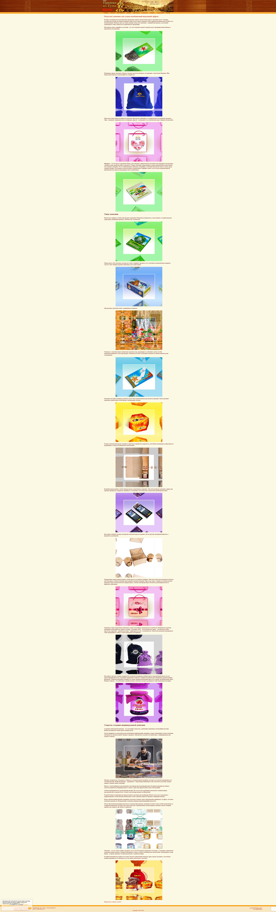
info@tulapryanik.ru (155, 4)
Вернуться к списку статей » (113, 902)
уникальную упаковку (140, 858)
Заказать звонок (164, 2)
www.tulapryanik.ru (257, 909)
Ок (29, 908)
